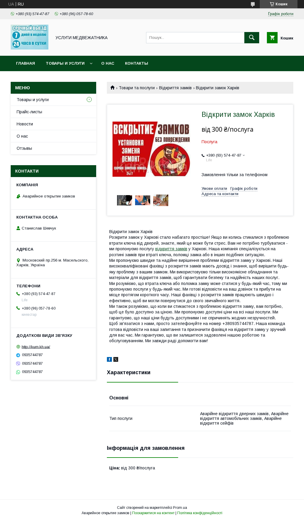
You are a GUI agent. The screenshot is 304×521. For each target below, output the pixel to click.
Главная (25, 63)
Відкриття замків (175, 87)
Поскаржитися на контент (153, 513)
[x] (115, 360)
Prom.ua (180, 508)
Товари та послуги (137, 87)
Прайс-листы (29, 111)
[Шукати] (251, 37)
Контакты (136, 63)
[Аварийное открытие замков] (29, 48)
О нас (107, 63)
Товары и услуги (65, 63)
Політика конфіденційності (199, 513)
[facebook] (109, 360)
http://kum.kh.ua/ (36, 346)
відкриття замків (171, 248)
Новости (25, 124)
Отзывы (24, 148)
